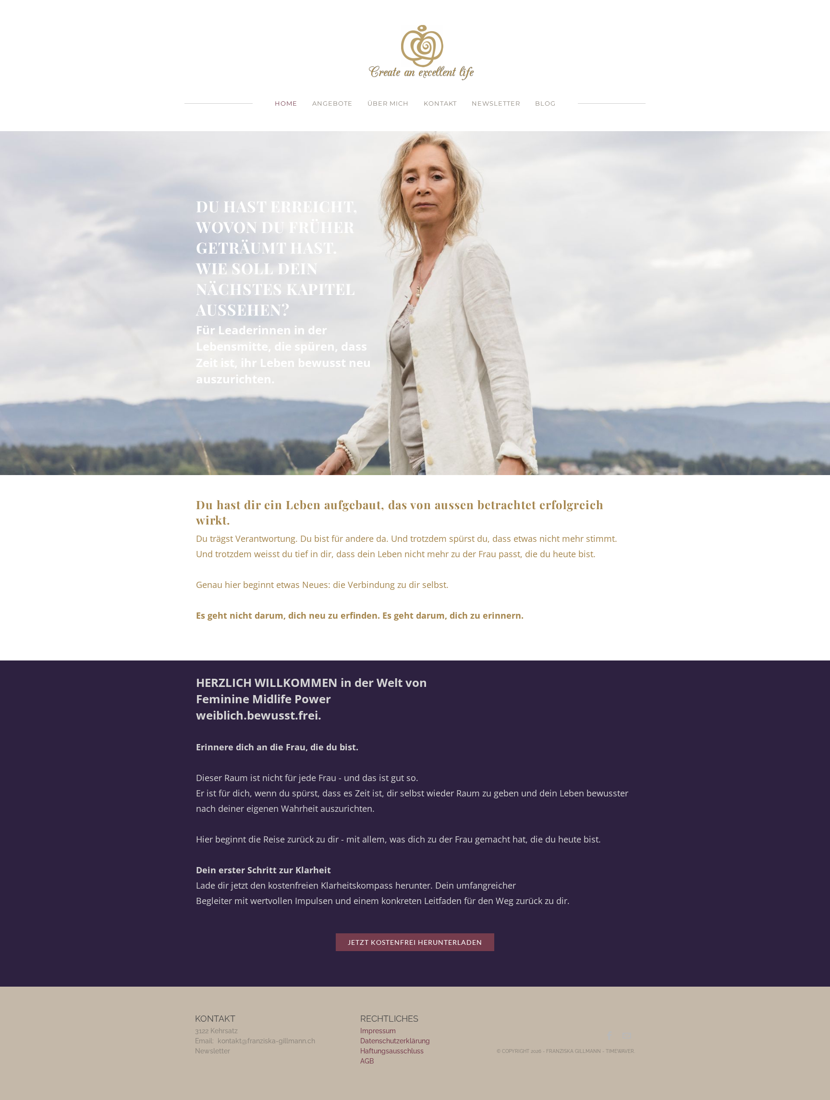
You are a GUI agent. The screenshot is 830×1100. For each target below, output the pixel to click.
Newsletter (496, 103)
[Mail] (626, 1035)
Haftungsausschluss (392, 1051)
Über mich (388, 103)
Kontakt (440, 103)
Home (286, 103)
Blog (545, 103)
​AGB (367, 1061)
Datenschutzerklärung (395, 1041)
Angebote (332, 103)
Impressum (378, 1031)
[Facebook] (609, 1035)
